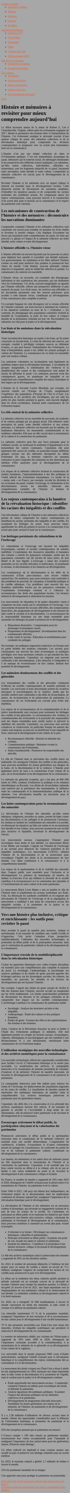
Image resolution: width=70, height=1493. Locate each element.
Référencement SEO (18, 56)
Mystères (12, 25)
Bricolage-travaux (17, 80)
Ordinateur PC (15, 33)
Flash (10, 46)
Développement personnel (21, 94)
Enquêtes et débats (17, 7)
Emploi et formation (18, 68)
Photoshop (13, 42)
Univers (12, 20)
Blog (3, 99)
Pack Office (14, 37)
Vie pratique (7, 73)
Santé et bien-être (17, 89)
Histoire (12, 11)
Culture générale (9, 4)
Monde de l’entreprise (12, 60)
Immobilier (13, 75)
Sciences (12, 16)
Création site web (17, 51)
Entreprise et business (19, 63)
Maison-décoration (17, 85)
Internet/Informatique (12, 30)
